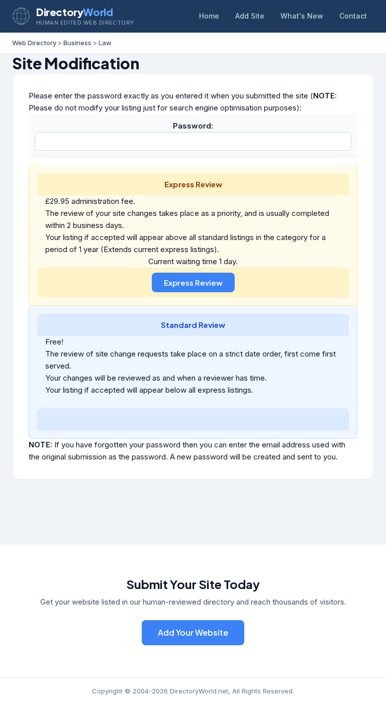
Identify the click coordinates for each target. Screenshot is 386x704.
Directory (74, 12)
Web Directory (34, 43)
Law (105, 43)
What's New (301, 16)
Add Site (249, 16)
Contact (353, 16)
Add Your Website (193, 632)
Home (209, 16)
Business (77, 43)
